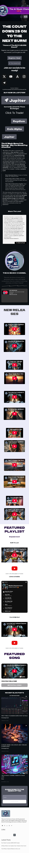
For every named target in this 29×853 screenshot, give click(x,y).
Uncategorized (5, 717)
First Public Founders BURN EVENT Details (14, 716)
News (2, 779)
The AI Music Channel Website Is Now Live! (13, 776)
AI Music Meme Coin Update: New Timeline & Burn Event (14, 745)
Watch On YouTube (13, 294)
